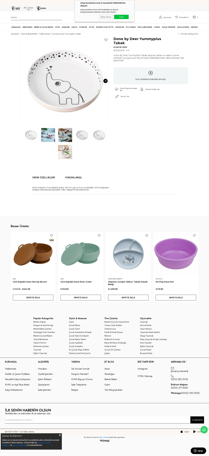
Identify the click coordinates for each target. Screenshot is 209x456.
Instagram (143, 368)
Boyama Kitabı (146, 353)
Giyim (71, 322)
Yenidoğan (109, 374)
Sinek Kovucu (110, 329)
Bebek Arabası (39, 322)
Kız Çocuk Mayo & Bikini (79, 349)
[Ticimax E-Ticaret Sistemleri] (105, 441)
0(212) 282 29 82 (179, 379)
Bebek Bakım (110, 379)
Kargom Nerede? (80, 374)
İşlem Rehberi (45, 379)
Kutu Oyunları (146, 342)
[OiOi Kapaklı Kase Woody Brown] (33, 254)
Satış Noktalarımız (14, 389)
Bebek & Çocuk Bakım (42, 335)
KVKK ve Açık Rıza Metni (17, 384)
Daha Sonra (106, 17)
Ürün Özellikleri (43, 177)
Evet (121, 17)
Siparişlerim (43, 384)
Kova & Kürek (145, 325)
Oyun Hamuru (146, 329)
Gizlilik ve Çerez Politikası (17, 374)
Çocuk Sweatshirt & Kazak (80, 332)
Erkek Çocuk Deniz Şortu (79, 353)
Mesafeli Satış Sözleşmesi (17, 379)
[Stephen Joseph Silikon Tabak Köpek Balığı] (128, 254)
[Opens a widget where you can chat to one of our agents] (198, 451)
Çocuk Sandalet (76, 346)
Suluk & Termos (39, 342)
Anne (107, 368)
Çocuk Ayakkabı (76, 342)
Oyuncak (37, 349)
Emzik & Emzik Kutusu (113, 332)
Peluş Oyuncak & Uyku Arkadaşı (153, 339)
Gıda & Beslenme (40, 339)
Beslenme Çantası (41, 346)
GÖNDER (197, 420)
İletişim (74, 389)
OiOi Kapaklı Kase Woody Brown (30, 282)
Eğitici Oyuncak (40, 353)
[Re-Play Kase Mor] (176, 254)
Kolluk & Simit (110, 346)
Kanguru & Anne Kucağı (43, 325)
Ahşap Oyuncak (146, 335)
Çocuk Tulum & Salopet (79, 335)
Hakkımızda (10, 368)
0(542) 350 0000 (185, 393)
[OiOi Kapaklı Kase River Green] (80, 254)
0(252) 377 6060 (179, 386)
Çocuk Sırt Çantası (112, 349)
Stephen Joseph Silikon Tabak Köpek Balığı (128, 283)
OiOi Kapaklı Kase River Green (76, 282)
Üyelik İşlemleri (45, 374)
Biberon (107, 335)
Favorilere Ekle (51, 235)
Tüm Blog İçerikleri (113, 389)
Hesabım (42, 368)
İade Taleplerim (78, 384)
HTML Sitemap (145, 376)
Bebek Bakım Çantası (42, 329)
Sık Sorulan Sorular (80, 368)
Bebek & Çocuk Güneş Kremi (116, 322)
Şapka (107, 353)
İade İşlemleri (44, 389)
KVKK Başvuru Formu (82, 379)
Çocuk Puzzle (145, 349)
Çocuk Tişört (74, 329)
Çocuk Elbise (74, 325)
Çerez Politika (18, 445)
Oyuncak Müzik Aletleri (150, 332)
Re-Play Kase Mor (165, 282)
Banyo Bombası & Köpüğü (115, 342)
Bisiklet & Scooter (112, 339)
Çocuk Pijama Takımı (77, 339)
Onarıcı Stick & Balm (113, 325)
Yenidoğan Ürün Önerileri (44, 332)
